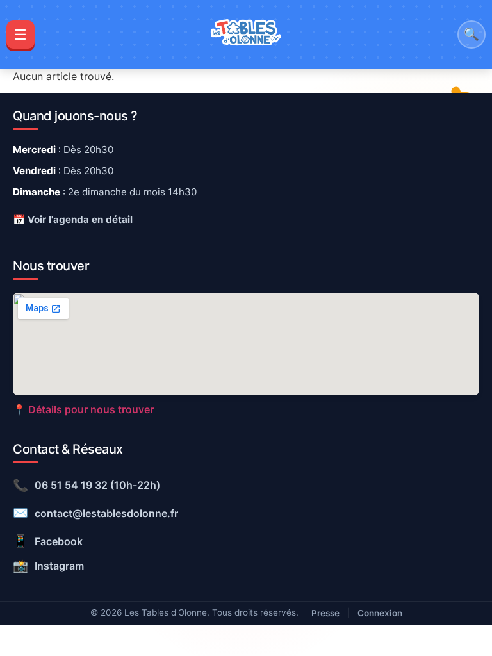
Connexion (379, 613)
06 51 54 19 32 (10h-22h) (86, 485)
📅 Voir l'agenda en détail (73, 219)
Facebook (48, 540)
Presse (325, 613)
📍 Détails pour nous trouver (83, 409)
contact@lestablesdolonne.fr (95, 512)
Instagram (48, 565)
